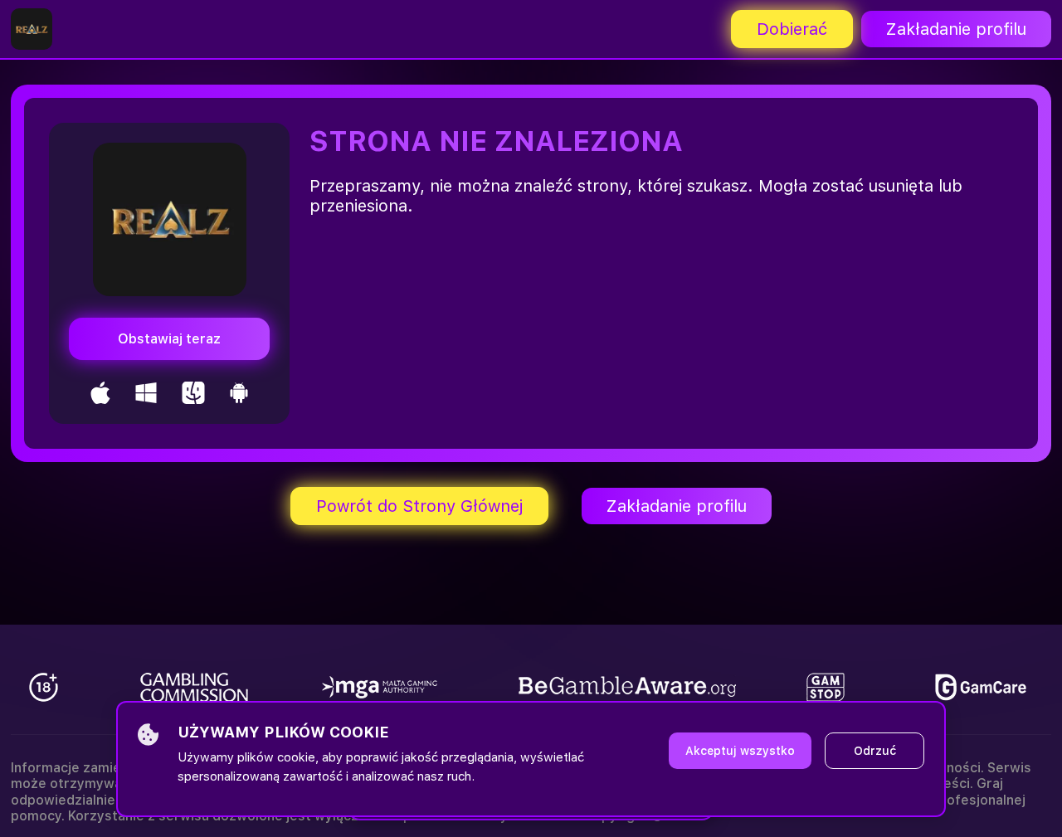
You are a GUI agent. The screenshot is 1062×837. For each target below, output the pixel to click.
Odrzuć (875, 750)
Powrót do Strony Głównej (419, 506)
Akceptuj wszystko (740, 750)
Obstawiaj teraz (169, 339)
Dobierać (792, 29)
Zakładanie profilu (956, 29)
